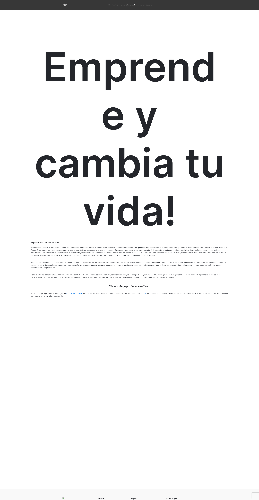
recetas (143, 293)
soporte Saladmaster (74, 293)
